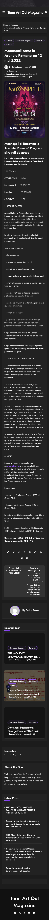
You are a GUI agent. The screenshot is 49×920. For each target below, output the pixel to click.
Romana (9, 44)
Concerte (32, 648)
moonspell (28, 76)
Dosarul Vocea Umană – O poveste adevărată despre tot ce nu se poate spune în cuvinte (23, 824)
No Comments (11, 71)
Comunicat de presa (24, 40)
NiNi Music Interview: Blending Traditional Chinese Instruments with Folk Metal (23, 838)
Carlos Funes (32, 610)
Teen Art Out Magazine (25, 12)
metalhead (18, 76)
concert (33, 74)
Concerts (39, 40)
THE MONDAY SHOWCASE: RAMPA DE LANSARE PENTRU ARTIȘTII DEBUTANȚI (20, 810)
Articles (9, 40)
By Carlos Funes (15, 67)
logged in (16, 755)
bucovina (24, 74)
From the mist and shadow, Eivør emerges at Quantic (18, 869)
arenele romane (13, 74)
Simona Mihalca (15, 660)
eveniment (8, 76)
